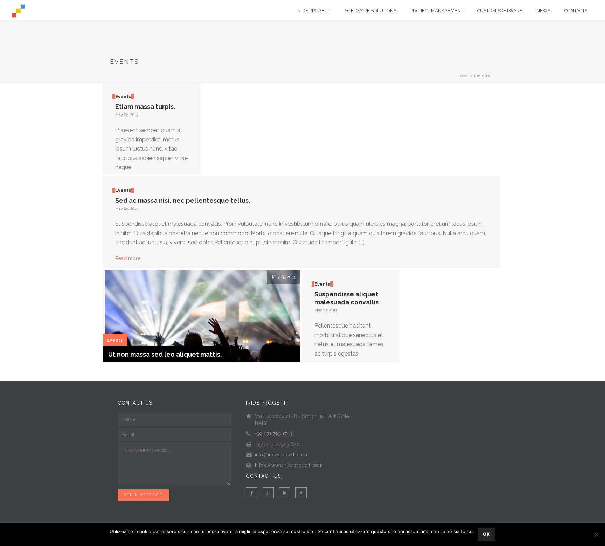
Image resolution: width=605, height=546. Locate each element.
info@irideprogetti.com (281, 454)
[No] (596, 534)
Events (123, 96)
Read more (127, 258)
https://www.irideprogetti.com (289, 465)
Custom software (499, 10)
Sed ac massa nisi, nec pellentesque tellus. (182, 200)
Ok (486, 534)
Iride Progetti (314, 10)
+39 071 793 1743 (273, 433)
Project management (436, 10)
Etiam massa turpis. (145, 106)
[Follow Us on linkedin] (284, 492)
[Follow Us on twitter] (301, 492)
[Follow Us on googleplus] (268, 492)
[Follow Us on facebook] (251, 492)
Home (463, 76)
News (543, 10)
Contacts (575, 10)
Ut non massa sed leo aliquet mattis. (165, 354)
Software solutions (370, 10)
